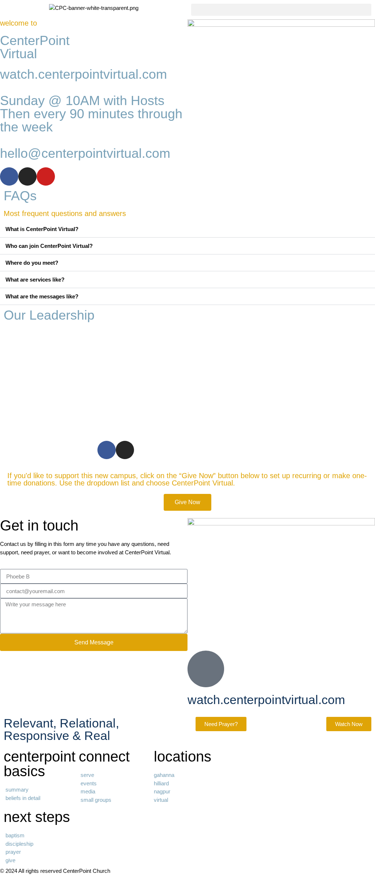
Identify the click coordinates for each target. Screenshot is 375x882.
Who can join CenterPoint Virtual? (49, 246)
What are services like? (34, 279)
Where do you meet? (31, 263)
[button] (281, 10)
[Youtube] (46, 176)
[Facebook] (106, 450)
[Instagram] (27, 176)
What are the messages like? (41, 296)
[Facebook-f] (9, 176)
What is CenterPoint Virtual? (41, 229)
